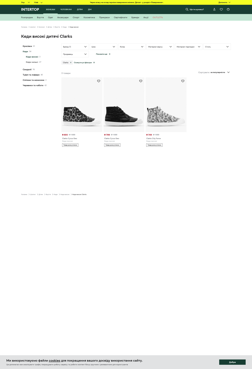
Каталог (42, 27)
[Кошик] (228, 9)
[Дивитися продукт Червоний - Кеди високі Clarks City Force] (166, 104)
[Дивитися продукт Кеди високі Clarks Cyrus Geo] (123, 104)
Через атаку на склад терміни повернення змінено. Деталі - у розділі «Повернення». (127, 2)
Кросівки (27, 46)
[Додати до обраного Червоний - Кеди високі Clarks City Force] (182, 81)
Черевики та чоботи (33, 85)
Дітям (50, 27)
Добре (232, 362)
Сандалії (27, 69)
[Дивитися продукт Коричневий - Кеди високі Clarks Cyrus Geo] (81, 104)
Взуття (57, 27)
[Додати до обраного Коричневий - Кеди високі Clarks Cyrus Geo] (98, 81)
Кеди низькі (32, 62)
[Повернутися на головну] (30, 9)
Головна (24, 27)
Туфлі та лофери (31, 75)
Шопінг (33, 27)
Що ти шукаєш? (197, 9)
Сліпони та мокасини (33, 80)
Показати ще (101, 54)
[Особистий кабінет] (214, 9)
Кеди (65, 27)
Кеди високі (32, 57)
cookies (54, 360)
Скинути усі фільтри (83, 62)
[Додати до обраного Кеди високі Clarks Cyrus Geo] (140, 81)
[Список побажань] (221, 9)
